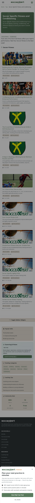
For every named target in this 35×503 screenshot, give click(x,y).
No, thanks (17, 499)
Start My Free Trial (17, 495)
